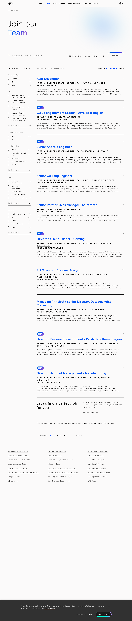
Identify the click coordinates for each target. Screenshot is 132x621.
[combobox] (69, 56)
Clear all (24, 69)
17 (73, 436)
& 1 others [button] (49, 85)
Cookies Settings (84, 614)
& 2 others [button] (43, 246)
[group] (80, 87)
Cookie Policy (49, 608)
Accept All (103, 614)
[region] (66, 610)
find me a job (88, 413)
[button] (40, 107)
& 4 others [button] (59, 183)
